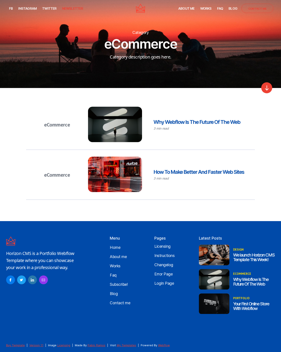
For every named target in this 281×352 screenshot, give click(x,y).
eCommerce (57, 124)
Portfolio (241, 298)
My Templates (126, 345)
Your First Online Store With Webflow (251, 306)
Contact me (257, 8)
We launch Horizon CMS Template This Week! (253, 257)
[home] (140, 8)
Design (238, 249)
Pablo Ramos (96, 345)
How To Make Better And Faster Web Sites (198, 172)
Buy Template (15, 345)
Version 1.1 (36, 345)
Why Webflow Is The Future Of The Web (196, 122)
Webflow (164, 345)
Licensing (63, 345)
